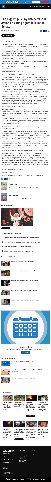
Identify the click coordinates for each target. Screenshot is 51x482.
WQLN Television (22, 460)
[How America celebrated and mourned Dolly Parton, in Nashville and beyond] (8, 424)
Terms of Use (22, 457)
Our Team (21, 452)
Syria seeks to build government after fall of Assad (22, 261)
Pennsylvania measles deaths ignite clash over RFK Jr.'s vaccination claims (22, 242)
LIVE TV (37, 2)
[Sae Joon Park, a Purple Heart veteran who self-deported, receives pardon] (43, 424)
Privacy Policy (22, 456)
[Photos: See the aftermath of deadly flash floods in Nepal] (8, 397)
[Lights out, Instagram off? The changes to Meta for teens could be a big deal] (31, 397)
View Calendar (25, 352)
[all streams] (49, 6)
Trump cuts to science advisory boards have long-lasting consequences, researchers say (43, 407)
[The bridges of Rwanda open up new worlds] (19, 397)
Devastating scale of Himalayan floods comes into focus (24, 271)
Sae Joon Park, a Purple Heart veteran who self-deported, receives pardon (43, 433)
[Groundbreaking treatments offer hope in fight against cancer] (5, 302)
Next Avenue (32, 452)
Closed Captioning (23, 455)
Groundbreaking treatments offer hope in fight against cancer (25, 300)
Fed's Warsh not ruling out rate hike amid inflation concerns (24, 280)
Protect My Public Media (33, 455)
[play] (4, 6)
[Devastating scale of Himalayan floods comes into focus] (5, 273)
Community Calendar (25, 347)
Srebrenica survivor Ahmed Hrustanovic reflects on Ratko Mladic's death (21, 237)
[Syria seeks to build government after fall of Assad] (5, 263)
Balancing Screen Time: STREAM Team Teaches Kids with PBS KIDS (26, 369)
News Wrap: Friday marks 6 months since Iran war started (24, 290)
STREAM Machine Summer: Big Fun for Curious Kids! (23, 378)
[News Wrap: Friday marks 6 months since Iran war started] (5, 292)
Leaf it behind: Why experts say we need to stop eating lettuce (19, 251)
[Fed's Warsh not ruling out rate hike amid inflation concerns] (5, 283)
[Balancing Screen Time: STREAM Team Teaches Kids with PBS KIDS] (5, 372)
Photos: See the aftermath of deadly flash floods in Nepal (7, 405)
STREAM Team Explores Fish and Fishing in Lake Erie (23, 361)
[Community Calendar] (25, 327)
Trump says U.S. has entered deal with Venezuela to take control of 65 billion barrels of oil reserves (31, 433)
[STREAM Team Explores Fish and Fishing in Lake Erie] (5, 363)
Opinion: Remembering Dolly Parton (12, 233)
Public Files (21, 454)
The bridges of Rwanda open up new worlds (19, 404)
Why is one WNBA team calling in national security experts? (19, 432)
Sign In (29, 1)
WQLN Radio (21, 461)
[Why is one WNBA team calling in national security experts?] (19, 424)
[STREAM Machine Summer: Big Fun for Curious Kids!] (5, 380)
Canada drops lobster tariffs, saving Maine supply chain (17, 246)
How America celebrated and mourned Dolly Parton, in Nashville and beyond (7, 433)
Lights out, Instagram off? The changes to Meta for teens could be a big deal (30, 407)
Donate (46, 2)
